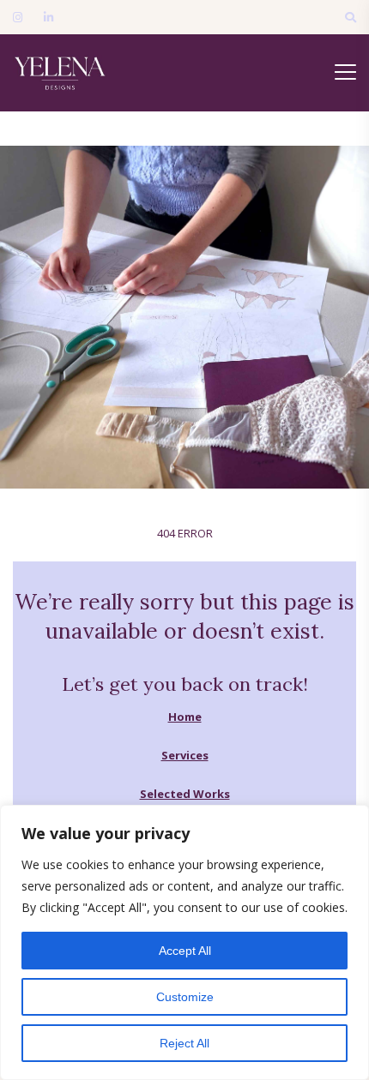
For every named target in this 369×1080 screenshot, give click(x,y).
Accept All (185, 950)
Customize (185, 997)
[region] (184, 942)
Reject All (184, 1043)
